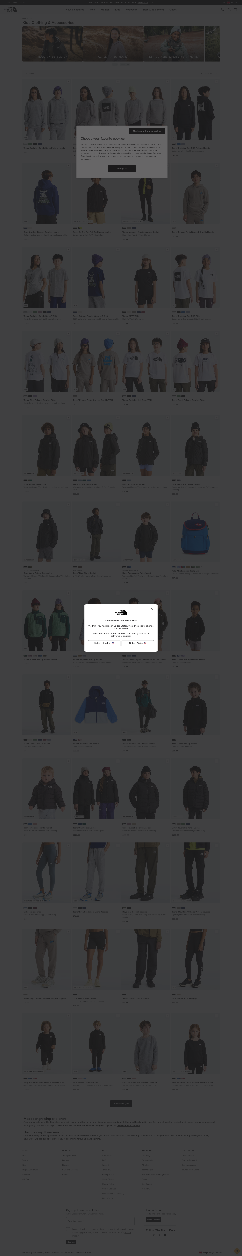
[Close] (152, 609)
